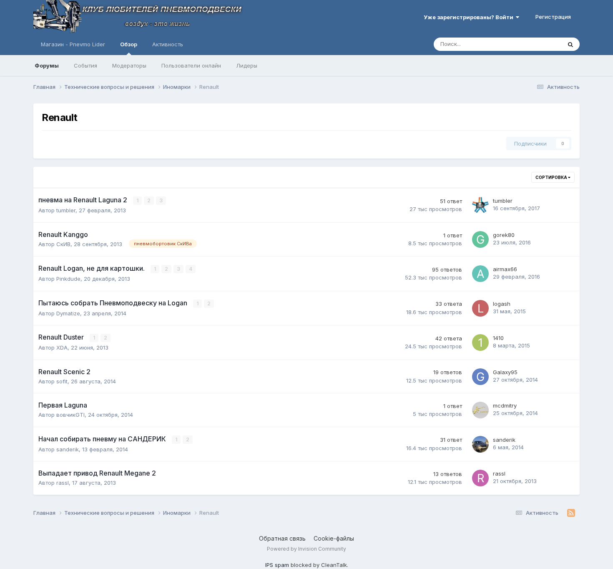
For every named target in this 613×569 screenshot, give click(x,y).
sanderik (67, 449)
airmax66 (505, 269)
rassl (62, 482)
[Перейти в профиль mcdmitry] (480, 410)
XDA (62, 347)
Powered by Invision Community (306, 549)
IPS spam (277, 564)
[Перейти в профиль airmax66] (480, 273)
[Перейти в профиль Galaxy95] (480, 376)
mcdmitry (505, 405)
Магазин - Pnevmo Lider (73, 44)
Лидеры (246, 65)
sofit (62, 381)
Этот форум (535, 44)
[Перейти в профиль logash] (480, 308)
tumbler (65, 210)
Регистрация (553, 16)
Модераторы (129, 65)
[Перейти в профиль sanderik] (480, 444)
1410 (498, 338)
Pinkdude (68, 278)
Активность (167, 44)
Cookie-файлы (334, 538)
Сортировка (551, 177)
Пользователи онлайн (191, 65)
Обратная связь (282, 538)
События (85, 65)
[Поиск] (570, 44)
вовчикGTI (70, 414)
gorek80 (504, 235)
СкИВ (63, 244)
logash (501, 303)
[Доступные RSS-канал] (571, 513)
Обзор (128, 44)
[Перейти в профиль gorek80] (480, 239)
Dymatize (68, 313)
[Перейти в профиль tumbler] (480, 205)
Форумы (47, 65)
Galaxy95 (505, 372)
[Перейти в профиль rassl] (480, 478)
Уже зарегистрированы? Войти (470, 17)
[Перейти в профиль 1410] (480, 342)
